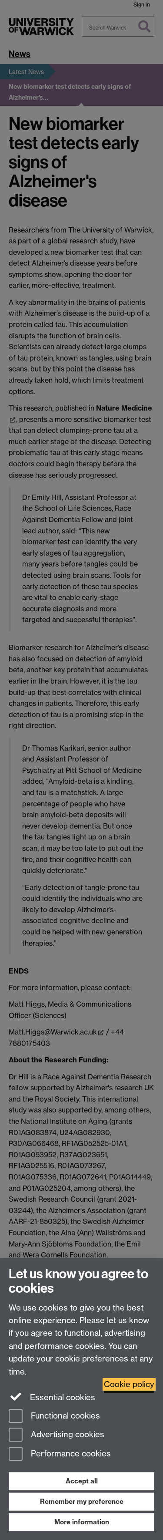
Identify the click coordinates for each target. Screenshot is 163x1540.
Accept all (82, 1481)
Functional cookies (64, 1416)
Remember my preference (81, 1501)
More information (81, 1522)
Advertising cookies (66, 1435)
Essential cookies (61, 1397)
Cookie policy (129, 1384)
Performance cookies (70, 1454)
